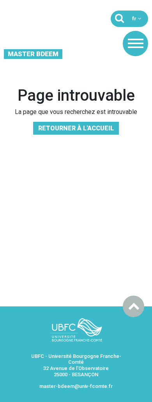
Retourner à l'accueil (76, 128)
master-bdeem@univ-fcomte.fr (76, 386)
